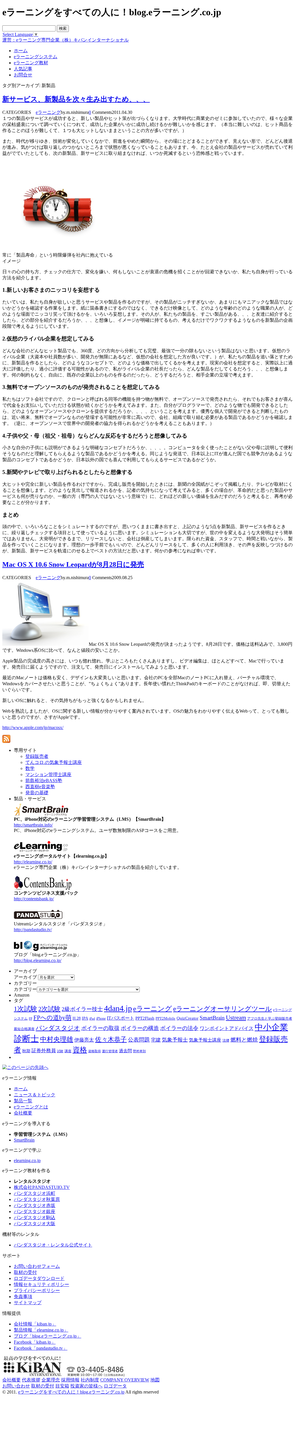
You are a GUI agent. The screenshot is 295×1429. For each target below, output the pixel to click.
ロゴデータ (115, 1385)
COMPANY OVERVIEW (124, 1379)
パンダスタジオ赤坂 (34, 1205)
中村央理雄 (56, 1039)
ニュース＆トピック (34, 1094)
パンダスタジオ (58, 1028)
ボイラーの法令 (179, 1028)
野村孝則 (139, 1051)
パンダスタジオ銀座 (34, 1211)
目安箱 (62, 1385)
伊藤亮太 (84, 1040)
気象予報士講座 (205, 1040)
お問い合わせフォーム (37, 1266)
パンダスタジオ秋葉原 (37, 1199)
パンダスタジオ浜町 (34, 1193)
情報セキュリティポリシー (41, 1284)
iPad (92, 1018)
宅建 (156, 1040)
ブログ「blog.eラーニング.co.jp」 (47, 1336)
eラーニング (48, 112)
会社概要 (23, 1112)
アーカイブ (25, 977)
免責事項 (23, 1296)
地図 (155, 1379)
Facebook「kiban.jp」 (35, 1342)
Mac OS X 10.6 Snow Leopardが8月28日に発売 (73, 564)
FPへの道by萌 (52, 1017)
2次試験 (49, 1008)
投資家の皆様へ (86, 1385)
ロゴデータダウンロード (39, 1278)
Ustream (236, 1017)
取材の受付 (25, 1272)
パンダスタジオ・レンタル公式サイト (53, 1244)
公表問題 (139, 1040)
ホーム (21, 1088)
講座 (68, 1051)
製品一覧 (23, 1100)
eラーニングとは (31, 1106)
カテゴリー (25, 989)
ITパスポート (120, 1018)
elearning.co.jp (27, 1160)
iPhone (101, 1018)
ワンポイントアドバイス (227, 1028)
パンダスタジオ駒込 (34, 1217)
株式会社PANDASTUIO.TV (42, 1187)
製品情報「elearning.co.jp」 (41, 1330)
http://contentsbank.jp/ (34, 898)
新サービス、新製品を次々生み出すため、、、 (76, 99)
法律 (225, 1040)
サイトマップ (27, 1302)
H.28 (77, 1018)
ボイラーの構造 (140, 1028)
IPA (85, 1018)
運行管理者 (110, 1051)
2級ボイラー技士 (82, 1009)
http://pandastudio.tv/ (33, 929)
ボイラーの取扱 (100, 1028)
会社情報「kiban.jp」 (35, 1323)
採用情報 (70, 1379)
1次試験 (25, 1008)
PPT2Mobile (165, 1018)
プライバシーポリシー (37, 1290)
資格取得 (94, 1051)
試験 (60, 1051)
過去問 (125, 1050)
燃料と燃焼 (244, 1040)
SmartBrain (212, 1018)
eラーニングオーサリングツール (222, 1008)
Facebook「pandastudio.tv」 (40, 1348)
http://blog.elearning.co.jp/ (37, 960)
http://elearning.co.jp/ (33, 861)
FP (30, 1018)
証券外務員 (43, 1050)
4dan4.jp (118, 1008)
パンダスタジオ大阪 (34, 1223)
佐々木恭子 (111, 1039)
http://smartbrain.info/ (33, 824)
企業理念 (50, 1379)
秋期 (26, 1051)
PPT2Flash (144, 1018)
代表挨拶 (31, 1379)
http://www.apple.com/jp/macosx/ (32, 727)
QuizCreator (187, 1018)
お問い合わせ (16, 1385)
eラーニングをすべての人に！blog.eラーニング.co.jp (71, 1392)
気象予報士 (175, 1040)
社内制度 (90, 1379)
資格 (80, 1050)
